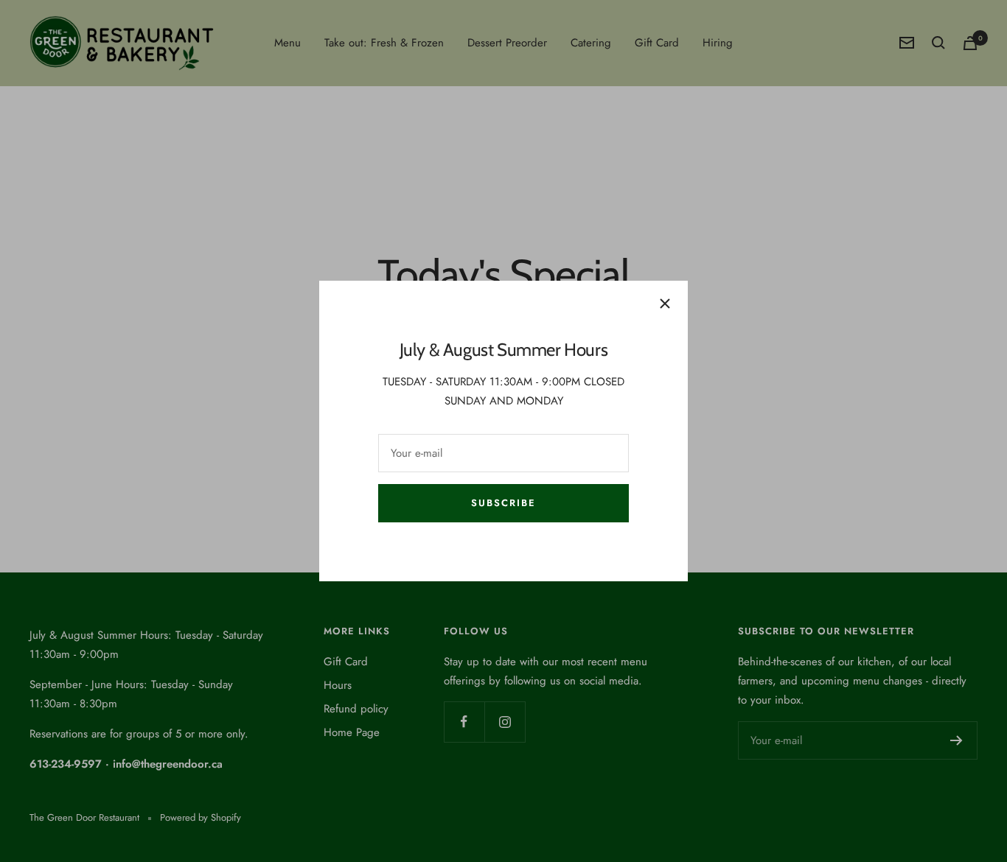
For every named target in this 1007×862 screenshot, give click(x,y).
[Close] (665, 303)
